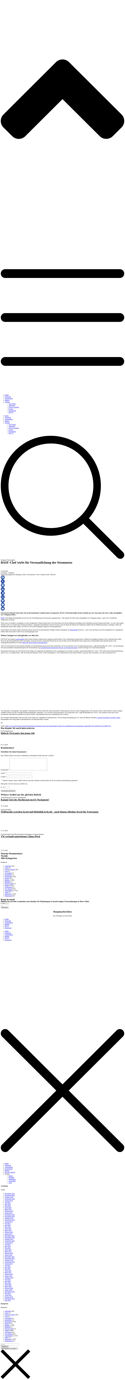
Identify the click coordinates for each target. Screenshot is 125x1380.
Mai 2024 (8, 1206)
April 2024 (8, 1207)
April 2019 (8, 1295)
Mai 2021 (8, 1269)
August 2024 (9, 1200)
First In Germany (14, 407)
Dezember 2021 (10, 1256)
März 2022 (8, 1251)
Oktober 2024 (9, 1197)
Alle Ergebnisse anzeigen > (9, 1348)
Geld (6, 871)
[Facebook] (62, 577)
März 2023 (8, 1230)
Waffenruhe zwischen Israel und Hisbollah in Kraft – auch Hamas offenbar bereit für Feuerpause (50, 812)
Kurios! (11, 409)
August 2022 (9, 1242)
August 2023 (9, 1221)
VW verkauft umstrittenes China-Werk (20, 836)
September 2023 (10, 1220)
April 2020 (8, 1285)
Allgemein (12, 405)
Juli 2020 (7, 1279)
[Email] (62, 609)
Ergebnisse (5, 1346)
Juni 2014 (8, 1300)
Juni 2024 (8, 1204)
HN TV (11, 412)
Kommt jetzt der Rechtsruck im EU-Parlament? (25, 799)
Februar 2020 (9, 1288)
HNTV (7, 926)
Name (3, 773)
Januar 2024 (8, 1213)
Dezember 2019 (10, 1292)
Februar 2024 (9, 1211)
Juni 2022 (8, 1246)
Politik (7, 395)
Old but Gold (9, 883)
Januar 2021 (8, 1276)
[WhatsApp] (62, 597)
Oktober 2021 (9, 1260)
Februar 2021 (9, 1274)
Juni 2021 (8, 1267)
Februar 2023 (9, 1232)
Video (6, 892)
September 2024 (10, 1199)
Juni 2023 (8, 1225)
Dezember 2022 (10, 1235)
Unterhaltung (9, 398)
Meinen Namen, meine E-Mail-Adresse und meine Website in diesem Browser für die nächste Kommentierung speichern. (40, 780)
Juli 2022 (7, 1244)
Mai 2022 (8, 1248)
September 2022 (10, 1241)
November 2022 (10, 1237)
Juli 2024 (7, 1202)
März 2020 (8, 1286)
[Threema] (62, 601)
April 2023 (8, 1228)
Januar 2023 (8, 1234)
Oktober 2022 (9, 1239)
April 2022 (8, 1249)
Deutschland (73, 630)
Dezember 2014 (10, 1299)
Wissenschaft (9, 896)
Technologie (8, 887)
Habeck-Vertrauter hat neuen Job (18, 733)
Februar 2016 (9, 1297)
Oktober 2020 (9, 1278)
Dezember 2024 (10, 1193)
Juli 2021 (7, 1265)
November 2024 (10, 1195)
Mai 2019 (8, 1293)
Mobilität (7, 882)
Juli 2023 (7, 1223)
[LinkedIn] (62, 589)
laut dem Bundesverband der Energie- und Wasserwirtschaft (59, 648)
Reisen (11, 1176)
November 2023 (10, 1216)
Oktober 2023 (9, 1218)
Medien (7, 400)
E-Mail (3, 777)
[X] (62, 581)
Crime (6, 868)
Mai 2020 (8, 1283)
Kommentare (9, 1169)
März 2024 (8, 1209)
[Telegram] (62, 593)
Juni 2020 (8, 1281)
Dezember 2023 (10, 1214)
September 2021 (10, 1262)
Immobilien (8, 875)
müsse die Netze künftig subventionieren (35, 642)
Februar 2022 (9, 1253)
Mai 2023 (8, 1227)
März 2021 (8, 1272)
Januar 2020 (8, 1290)
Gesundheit (8, 873)
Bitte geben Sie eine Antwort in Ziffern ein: (14, 784)
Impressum (8, 928)
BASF (3, 618)
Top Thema (12, 404)
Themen (7, 402)
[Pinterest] (62, 585)
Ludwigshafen (20, 639)
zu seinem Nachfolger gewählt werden (108, 717)
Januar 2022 (8, 1255)
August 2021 (9, 1264)
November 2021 (10, 1258)
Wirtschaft (8, 397)
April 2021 (8, 1271)
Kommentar (12, 411)
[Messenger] (62, 605)
